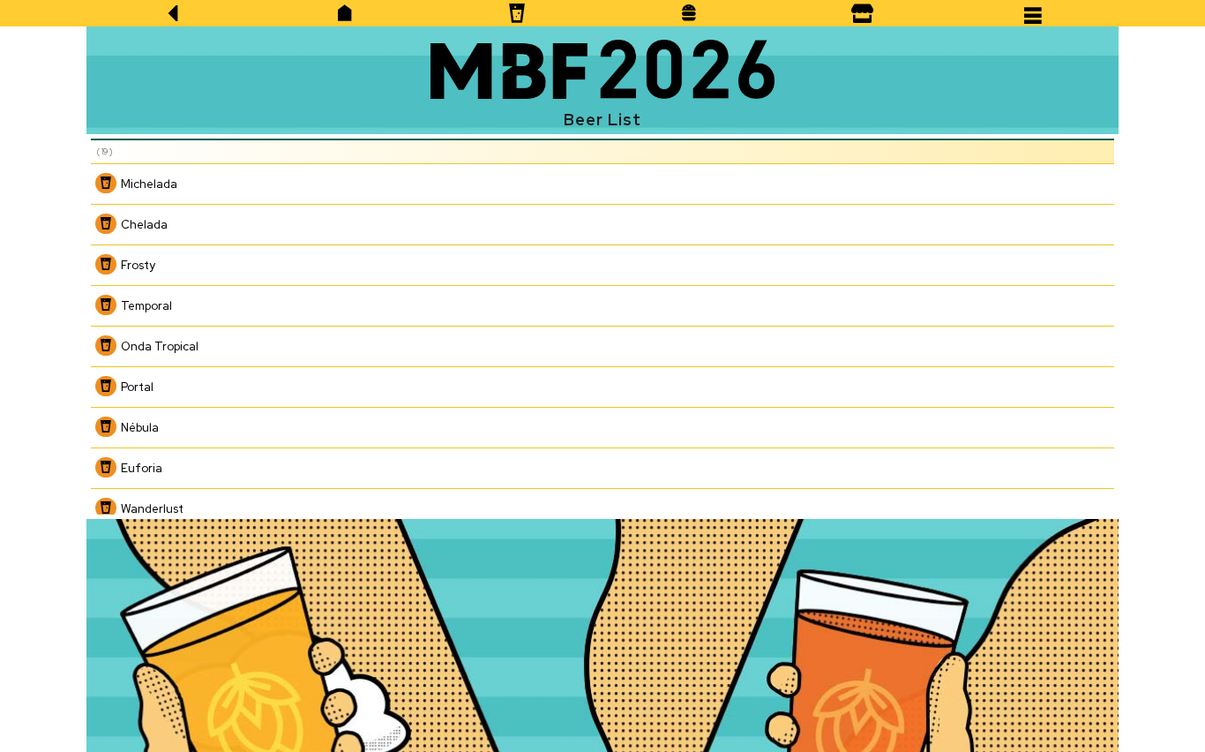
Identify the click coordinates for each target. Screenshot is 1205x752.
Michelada (149, 184)
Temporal (146, 305)
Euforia (141, 468)
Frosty (138, 265)
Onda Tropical (159, 346)
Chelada (144, 224)
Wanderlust (152, 508)
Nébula (140, 427)
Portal (137, 387)
